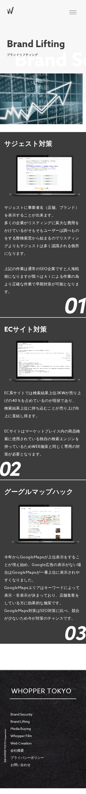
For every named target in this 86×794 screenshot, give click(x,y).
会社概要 (17, 750)
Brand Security (21, 714)
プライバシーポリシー (27, 757)
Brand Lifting (20, 721)
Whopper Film (21, 736)
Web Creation (21, 743)
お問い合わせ (21, 765)
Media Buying (21, 728)
